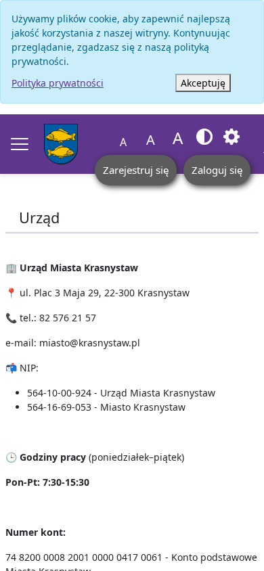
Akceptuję (203, 82)
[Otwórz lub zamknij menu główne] (19, 144)
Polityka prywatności (58, 82)
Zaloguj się (217, 170)
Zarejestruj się (136, 170)
